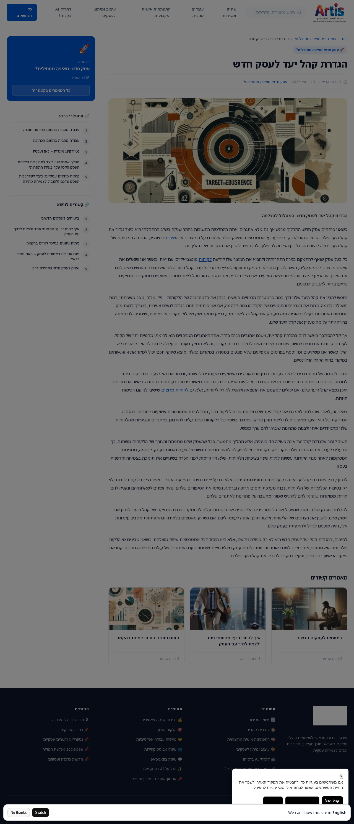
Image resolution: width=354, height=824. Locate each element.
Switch (40, 812)
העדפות (273, 801)
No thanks (19, 812)
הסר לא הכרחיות (302, 801)
